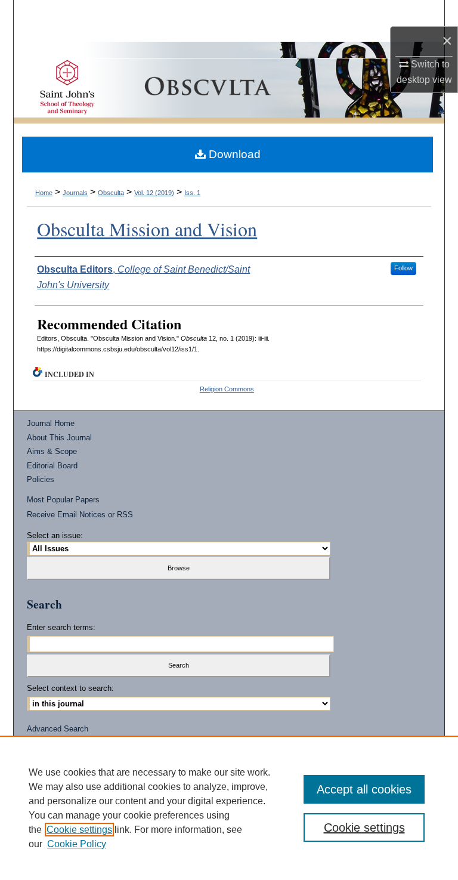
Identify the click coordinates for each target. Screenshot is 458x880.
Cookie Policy (76, 844)
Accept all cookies (364, 789)
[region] (229, 808)
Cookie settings (79, 830)
